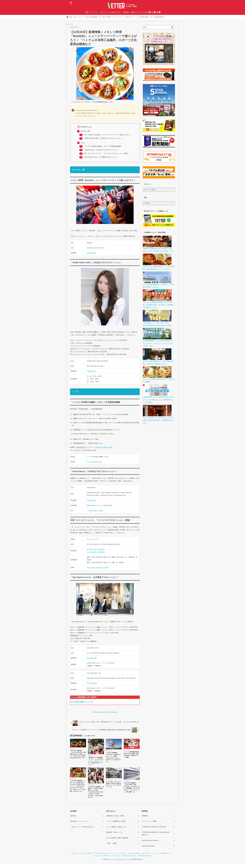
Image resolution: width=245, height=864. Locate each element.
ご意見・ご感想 (111, 843)
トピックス (69, 24)
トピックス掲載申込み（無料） (116, 821)
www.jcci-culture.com (102, 447)
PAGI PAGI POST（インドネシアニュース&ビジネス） (111, 853)
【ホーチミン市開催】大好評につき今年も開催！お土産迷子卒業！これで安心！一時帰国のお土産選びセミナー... (158, 304)
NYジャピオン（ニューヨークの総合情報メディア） (158, 853)
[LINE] (159, 12)
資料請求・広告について (114, 832)
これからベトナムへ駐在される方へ (82, 827)
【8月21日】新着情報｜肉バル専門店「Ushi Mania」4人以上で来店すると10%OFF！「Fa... (158, 250)
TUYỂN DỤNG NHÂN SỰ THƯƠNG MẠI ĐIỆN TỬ (155, 834)
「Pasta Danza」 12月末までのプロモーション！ (99, 150)
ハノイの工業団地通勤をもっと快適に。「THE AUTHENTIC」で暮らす (158, 285)
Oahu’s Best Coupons (129, 855)
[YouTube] (155, 12)
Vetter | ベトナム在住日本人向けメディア (118, 859)
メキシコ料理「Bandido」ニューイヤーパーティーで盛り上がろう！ (105, 135)
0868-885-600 (91, 253)
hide (90, 127)
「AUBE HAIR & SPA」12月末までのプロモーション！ (101, 138)
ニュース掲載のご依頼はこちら (116, 827)
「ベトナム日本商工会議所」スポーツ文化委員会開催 (100, 146)
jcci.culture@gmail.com (94, 462)
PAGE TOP (238, 836)
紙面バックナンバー (91, 12)
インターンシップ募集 (149, 821)
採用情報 (145, 816)
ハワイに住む (117, 855)
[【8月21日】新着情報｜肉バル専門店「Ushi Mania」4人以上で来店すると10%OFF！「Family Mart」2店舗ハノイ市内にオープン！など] (157, 246)
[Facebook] (150, 12)
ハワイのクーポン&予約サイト (102, 855)
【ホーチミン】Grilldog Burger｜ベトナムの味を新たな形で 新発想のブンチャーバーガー (159, 268)
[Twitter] (152, 12)
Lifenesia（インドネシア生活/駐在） (82, 853)
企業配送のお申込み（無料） (115, 816)
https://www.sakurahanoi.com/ (97, 567)
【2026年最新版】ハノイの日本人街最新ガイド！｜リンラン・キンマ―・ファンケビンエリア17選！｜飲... (158, 343)
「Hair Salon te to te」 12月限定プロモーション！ (99, 157)
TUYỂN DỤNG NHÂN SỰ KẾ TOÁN (154, 827)
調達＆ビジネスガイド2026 (139, 12)
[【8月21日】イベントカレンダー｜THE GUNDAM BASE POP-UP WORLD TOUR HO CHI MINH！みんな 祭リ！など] (157, 320)
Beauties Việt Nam (135, 853)
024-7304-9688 (92, 683)
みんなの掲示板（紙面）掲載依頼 (117, 838)
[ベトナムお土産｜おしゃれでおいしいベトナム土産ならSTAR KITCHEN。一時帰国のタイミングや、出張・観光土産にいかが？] (157, 415)
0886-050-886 (91, 500)
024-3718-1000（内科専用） (96, 549)
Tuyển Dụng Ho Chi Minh (150, 840)
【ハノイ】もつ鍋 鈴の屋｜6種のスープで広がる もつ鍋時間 (159, 380)
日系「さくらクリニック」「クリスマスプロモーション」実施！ (104, 153)
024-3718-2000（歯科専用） (96, 552)
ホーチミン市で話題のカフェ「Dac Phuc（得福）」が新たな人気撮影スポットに (158, 362)
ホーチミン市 (84, 131)
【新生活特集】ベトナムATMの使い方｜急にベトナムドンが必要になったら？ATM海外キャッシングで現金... (158, 399)
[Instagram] (157, 12)
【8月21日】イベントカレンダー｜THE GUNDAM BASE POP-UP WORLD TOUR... (157, 324)
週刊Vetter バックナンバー (79, 821)
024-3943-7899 (92, 658)
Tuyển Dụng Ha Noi (148, 846)
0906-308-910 (91, 371)
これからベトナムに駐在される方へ (111, 12)
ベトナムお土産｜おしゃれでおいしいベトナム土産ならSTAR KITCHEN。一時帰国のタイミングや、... (158, 420)
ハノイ (81, 143)
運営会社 (73, 816)
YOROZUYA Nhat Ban (144, 855)
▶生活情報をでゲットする (82, 702)
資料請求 (126, 12)
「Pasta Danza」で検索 (95, 510)
